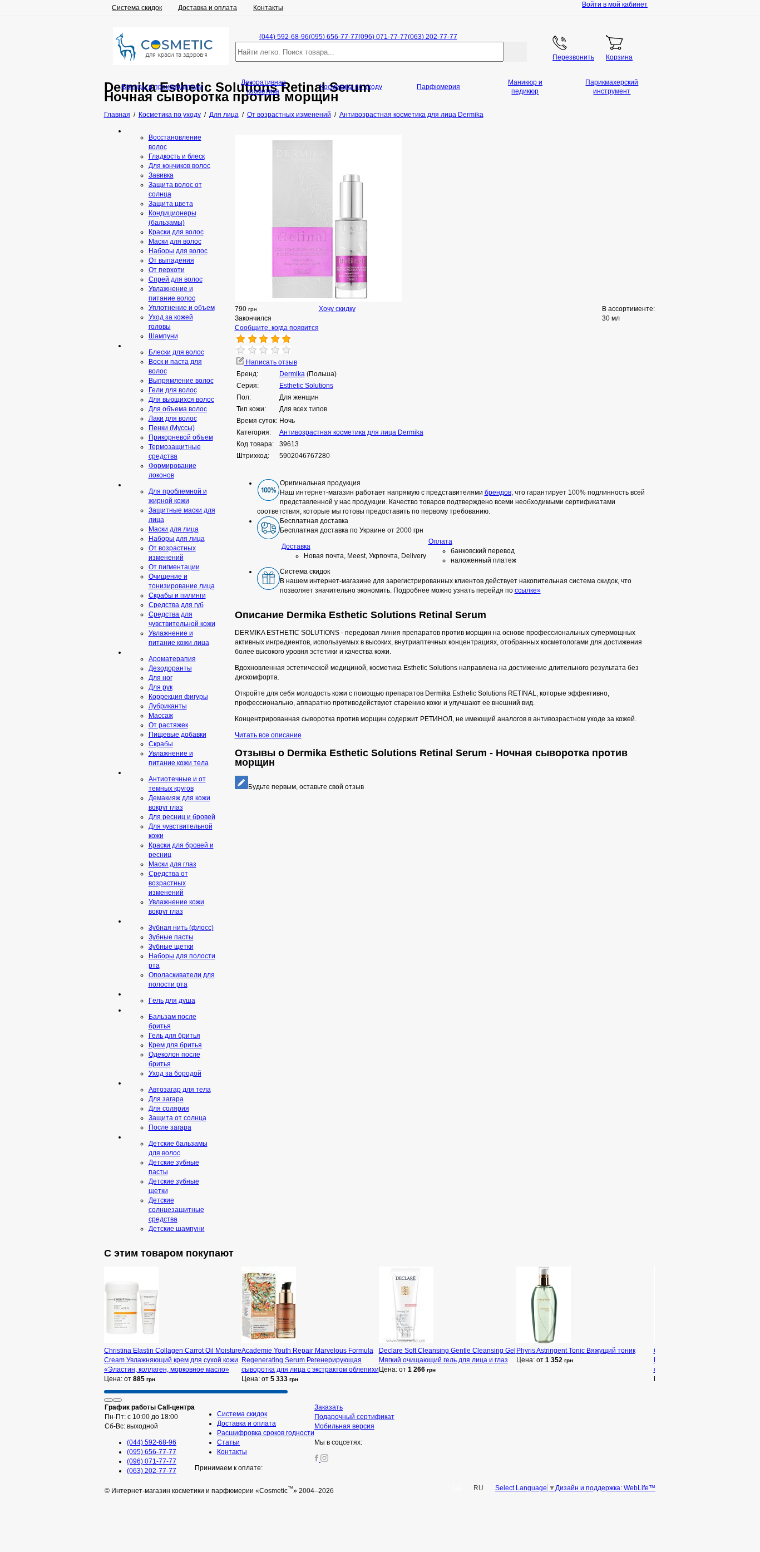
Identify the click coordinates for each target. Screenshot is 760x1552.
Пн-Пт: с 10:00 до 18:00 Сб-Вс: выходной (150, 1416)
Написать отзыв (270, 362)
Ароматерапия (172, 659)
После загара (170, 1127)
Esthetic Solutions (306, 386)
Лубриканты (168, 706)
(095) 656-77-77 (333, 37)
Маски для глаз (172, 864)
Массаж (161, 716)
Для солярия (169, 1108)
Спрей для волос (176, 279)
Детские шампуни (177, 1229)
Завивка (161, 175)
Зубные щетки (171, 946)
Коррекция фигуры (178, 697)
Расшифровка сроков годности (265, 1433)
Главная (117, 115)
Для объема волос (178, 409)
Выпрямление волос (181, 381)
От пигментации (174, 567)
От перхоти (167, 270)
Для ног (160, 678)
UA (457, 1488)
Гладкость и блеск (177, 156)
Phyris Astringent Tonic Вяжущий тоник (575, 1350)
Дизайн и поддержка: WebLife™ (605, 1488)
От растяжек (168, 725)
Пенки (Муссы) (172, 428)
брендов (498, 492)
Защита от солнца (177, 1118)
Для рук (160, 687)
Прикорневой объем (181, 437)
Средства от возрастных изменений (168, 883)
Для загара (166, 1099)
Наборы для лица (177, 539)
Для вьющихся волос (181, 399)
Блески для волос (176, 352)
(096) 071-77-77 (383, 37)
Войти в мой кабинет (615, 4)
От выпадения (171, 260)
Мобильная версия (344, 1426)
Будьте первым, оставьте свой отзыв (306, 787)
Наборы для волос (178, 251)
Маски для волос (175, 241)
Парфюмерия (438, 87)
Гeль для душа (172, 1000)
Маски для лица (174, 529)
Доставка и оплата (207, 8)
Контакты (268, 8)
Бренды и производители (162, 87)
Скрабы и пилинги (177, 595)
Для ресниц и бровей (182, 817)
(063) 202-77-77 (432, 37)
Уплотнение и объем (182, 308)
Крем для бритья (175, 1045)
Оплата (440, 541)
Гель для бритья (174, 1035)
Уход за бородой (175, 1073)
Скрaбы (161, 744)
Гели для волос (173, 390)
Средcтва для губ (176, 605)
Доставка (296, 546)
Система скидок (137, 8)
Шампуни (163, 336)
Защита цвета (171, 204)
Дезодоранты (170, 668)
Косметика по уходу (351, 87)
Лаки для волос (173, 418)
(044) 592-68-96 (284, 37)
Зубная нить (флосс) (181, 928)
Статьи (228, 1442)
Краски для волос (176, 232)
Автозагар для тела (180, 1089)
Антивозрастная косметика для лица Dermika (351, 432)
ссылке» (528, 590)
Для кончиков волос (179, 166)
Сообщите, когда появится (277, 328)
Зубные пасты (171, 937)
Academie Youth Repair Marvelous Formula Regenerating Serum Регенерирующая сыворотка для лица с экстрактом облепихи (310, 1360)
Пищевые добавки (177, 734)
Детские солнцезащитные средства (176, 1209)
